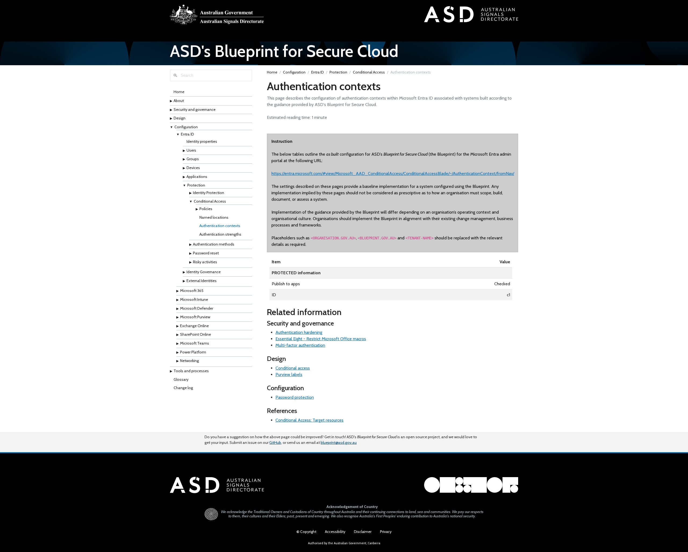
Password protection (294, 397)
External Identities (202, 280)
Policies (205, 208)
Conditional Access (210, 201)
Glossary (181, 379)
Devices (193, 167)
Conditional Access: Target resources (309, 420)
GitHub (275, 442)
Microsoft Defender (196, 308)
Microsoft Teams (194, 343)
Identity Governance (204, 271)
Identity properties (202, 141)
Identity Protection (208, 192)
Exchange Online (194, 325)
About (179, 100)
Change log (183, 387)
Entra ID (187, 134)
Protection (196, 185)
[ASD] (217, 14)
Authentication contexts (219, 225)
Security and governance (195, 109)
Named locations (213, 217)
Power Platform (193, 352)
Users (191, 150)
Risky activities (205, 261)
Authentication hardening (298, 332)
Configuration (186, 127)
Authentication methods (213, 244)
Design (179, 118)
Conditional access (292, 368)
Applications (197, 176)
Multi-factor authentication (300, 345)
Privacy (386, 531)
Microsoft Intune (194, 299)
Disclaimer (362, 531)
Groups (193, 158)
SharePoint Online (195, 334)
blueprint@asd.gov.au (339, 442)
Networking (189, 360)
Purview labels (288, 374)
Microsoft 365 (191, 290)
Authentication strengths (220, 234)
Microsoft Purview (195, 317)
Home (179, 92)
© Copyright (306, 531)
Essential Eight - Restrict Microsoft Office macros (320, 338)
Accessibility (335, 531)
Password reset (206, 253)
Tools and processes (191, 370)
